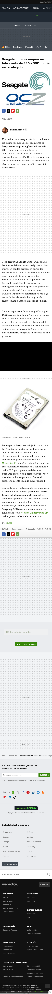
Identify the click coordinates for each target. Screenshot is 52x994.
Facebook (4, 111)
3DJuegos (30, 897)
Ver (27, 644)
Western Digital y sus (34, 512)
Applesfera (7, 904)
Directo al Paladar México (13, 976)
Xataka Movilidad (34, 841)
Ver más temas (10, 864)
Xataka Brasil (8, 969)
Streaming (7, 832)
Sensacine (31, 914)
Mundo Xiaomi (8, 911)
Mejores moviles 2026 (29, 755)
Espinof (30, 917)
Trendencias (7, 946)
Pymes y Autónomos (35, 949)
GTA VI (38, 47)
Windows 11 (31, 856)
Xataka (5, 897)
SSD (41, 529)
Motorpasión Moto (34, 933)
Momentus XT (9, 463)
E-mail (17, 111)
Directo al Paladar (10, 930)
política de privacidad (36, 780)
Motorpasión (32, 930)
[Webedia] (46, 2)
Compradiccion (9, 953)
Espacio (6, 837)
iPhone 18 (29, 47)
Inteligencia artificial (11, 851)
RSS (43, 792)
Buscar (48, 874)
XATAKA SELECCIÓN (21, 8)
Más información (39, 991)
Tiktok (15, 797)
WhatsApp (13, 792)
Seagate (31, 529)
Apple (5, 846)
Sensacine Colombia (35, 973)
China (7, 47)
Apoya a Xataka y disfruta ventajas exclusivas (26, 813)
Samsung (31, 846)
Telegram (38, 792)
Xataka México (9, 966)
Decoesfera (7, 949)
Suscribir (44, 775)
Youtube (28, 792)
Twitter (8, 111)
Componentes (17, 529)
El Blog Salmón (32, 946)
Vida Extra (31, 901)
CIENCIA (36, 8)
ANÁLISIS (6, 8)
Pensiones (17, 47)
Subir (42, 884)
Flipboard (13, 111)
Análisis (30, 832)
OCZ (49, 529)
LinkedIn (10, 797)
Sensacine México (34, 969)
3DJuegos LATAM (33, 966)
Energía (6, 841)
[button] (18, 129)
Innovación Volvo (30, 25)
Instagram (33, 792)
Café (46, 47)
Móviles (30, 837)
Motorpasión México (35, 976)
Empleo (6, 856)
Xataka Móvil (8, 901)
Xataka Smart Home (11, 908)
